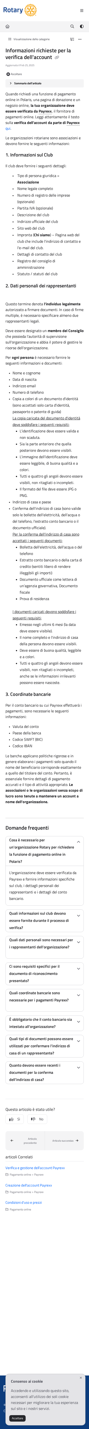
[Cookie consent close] (81, 1378)
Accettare (17, 1418)
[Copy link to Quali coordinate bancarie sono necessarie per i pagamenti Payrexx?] (16, 1007)
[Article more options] (80, 39)
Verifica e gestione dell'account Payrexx (35, 1168)
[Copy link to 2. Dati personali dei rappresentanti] (13, 293)
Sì (18, 1119)
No (41, 1119)
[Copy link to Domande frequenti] (56, 828)
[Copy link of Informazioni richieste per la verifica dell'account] (57, 57)
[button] (25, 1140)
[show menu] (81, 10)
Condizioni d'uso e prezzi (23, 1202)
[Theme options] (81, 26)
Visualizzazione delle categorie (31, 39)
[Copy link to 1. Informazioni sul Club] (60, 155)
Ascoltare (16, 74)
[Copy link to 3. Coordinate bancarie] (58, 694)
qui (7, 128)
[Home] (20, 10)
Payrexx (45, 111)
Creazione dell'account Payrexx (28, 1185)
